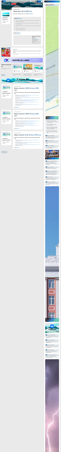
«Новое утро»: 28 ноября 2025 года (20, 28)
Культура (52, 140)
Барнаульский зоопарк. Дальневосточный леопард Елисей (36, 41)
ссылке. (31, 13)
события (4, 22)
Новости (8, 1)
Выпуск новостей (6, 93)
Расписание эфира (50, 158)
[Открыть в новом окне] (34, 5)
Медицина (52, 135)
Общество (52, 145)
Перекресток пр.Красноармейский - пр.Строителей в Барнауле (35, 40)
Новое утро (5, 19)
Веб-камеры (21, 1)
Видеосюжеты (16, 1)
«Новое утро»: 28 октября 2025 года (20, 29)
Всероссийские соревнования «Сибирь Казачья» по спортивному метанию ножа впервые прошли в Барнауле (52, 128)
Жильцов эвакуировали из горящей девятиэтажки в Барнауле (51, 125)
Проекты (12, 1)
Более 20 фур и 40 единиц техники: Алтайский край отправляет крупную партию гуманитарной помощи (52, 121)
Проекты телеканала (6, 64)
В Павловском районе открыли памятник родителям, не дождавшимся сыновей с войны (52, 131)
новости (4, 95)
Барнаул (4, 96)
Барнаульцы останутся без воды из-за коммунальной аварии (51, 118)
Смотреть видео (17, 107)
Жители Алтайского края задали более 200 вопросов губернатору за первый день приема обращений (51, 320)
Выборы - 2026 (26, 1)
